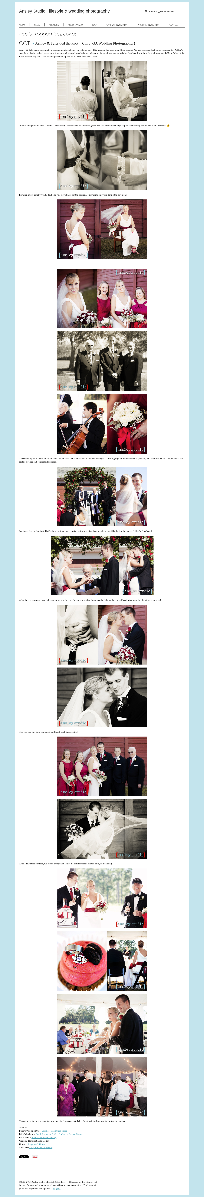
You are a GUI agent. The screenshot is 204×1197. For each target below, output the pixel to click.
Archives (54, 24)
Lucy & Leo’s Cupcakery (41, 1147)
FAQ (94, 24)
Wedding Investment (149, 24)
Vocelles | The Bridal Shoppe (55, 1131)
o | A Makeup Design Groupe (69, 1134)
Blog (37, 24)
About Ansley (75, 24)
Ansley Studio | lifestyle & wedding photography (64, 11)
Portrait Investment (117, 24)
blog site (56, 1188)
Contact (174, 24)
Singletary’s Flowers (37, 1144)
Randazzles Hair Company (44, 1137)
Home (22, 24)
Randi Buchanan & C (46, 1134)
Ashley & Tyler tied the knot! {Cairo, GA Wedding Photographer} (85, 43)
